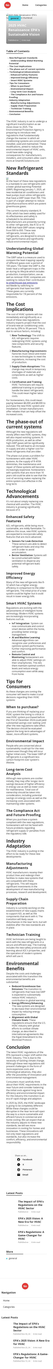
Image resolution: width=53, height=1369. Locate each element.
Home (25, 5)
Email (25, 1174)
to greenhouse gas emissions (22, 282)
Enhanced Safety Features (24, 74)
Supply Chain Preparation (23, 105)
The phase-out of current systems (27, 69)
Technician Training (21, 108)
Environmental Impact (22, 88)
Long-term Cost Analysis (23, 91)
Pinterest (27, 1169)
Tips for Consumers (19, 83)
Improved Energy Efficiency (24, 77)
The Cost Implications (20, 66)
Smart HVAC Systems (21, 80)
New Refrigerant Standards (23, 57)
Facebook (27, 1159)
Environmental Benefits (21, 111)
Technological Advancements (24, 72)
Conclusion (14, 114)
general (15, 18)
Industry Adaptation (19, 100)
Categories (41, 5)
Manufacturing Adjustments (25, 103)
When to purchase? (20, 86)
